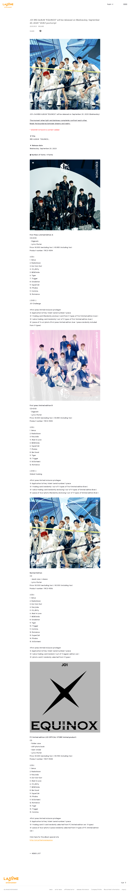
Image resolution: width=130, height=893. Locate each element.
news (51, 889)
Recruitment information (112, 889)
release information (83, 889)
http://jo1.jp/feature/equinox (41, 840)
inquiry (124, 889)
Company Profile (96, 889)
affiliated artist (69, 889)
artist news (58, 889)
